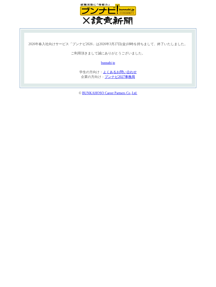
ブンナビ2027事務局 (120, 77)
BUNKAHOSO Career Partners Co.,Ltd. (109, 93)
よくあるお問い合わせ (120, 72)
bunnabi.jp (108, 63)
